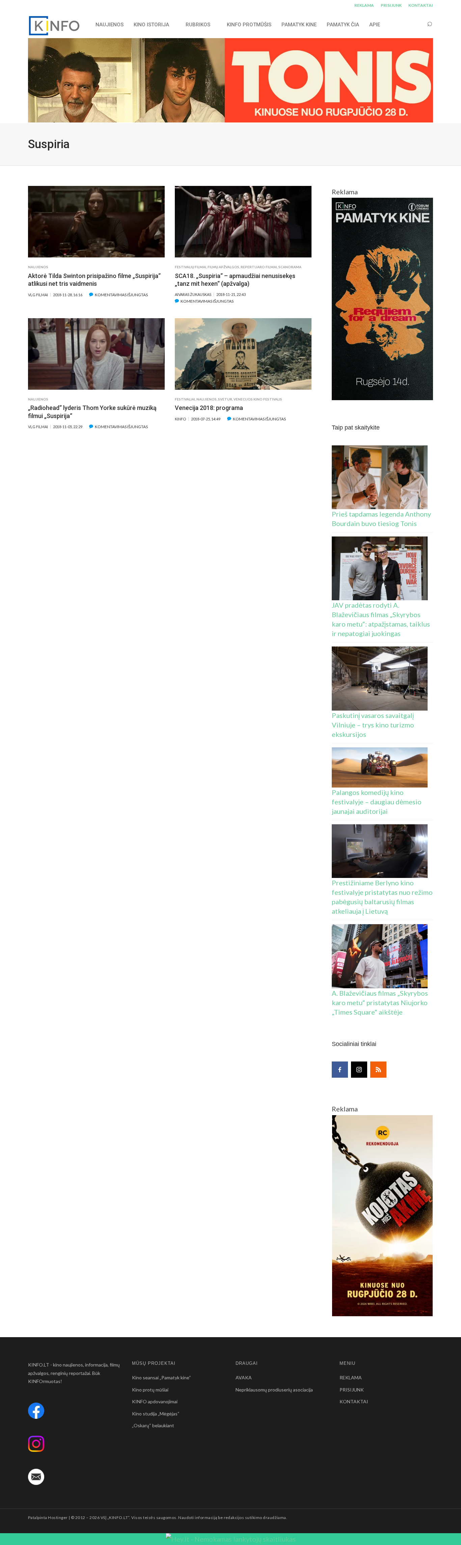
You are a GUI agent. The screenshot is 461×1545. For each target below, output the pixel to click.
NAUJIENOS (110, 25)
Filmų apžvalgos (223, 267)
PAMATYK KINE (299, 25)
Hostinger (57, 1517)
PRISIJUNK (391, 5)
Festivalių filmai (190, 267)
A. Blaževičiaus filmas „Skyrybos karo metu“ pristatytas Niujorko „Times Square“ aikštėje (380, 1002)
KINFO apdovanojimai (155, 1401)
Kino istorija (151, 25)
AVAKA (244, 1377)
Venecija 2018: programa (209, 407)
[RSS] (378, 1069)
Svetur (225, 399)
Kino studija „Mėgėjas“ (156, 1413)
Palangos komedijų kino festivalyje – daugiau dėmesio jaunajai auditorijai (377, 801)
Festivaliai (185, 399)
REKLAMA (364, 5)
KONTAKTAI (420, 5)
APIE (374, 25)
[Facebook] (340, 1069)
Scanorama (289, 267)
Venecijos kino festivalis (258, 399)
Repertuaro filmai (259, 267)
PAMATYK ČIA (343, 25)
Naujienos (38, 267)
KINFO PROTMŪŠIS (249, 25)
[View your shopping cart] (417, 24)
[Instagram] (359, 1069)
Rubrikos (198, 25)
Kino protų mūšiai (150, 1389)
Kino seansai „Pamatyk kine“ (161, 1377)
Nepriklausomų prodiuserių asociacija (274, 1389)
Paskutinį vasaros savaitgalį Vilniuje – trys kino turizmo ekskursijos (373, 724)
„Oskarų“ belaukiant (153, 1425)
